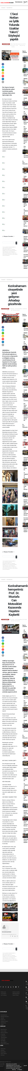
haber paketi (3, 1067)
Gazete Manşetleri (5, 1043)
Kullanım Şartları (16, 992)
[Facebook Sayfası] (1, 987)
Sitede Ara (3, 1048)
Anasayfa (3, 7)
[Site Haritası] (16, 987)
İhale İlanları (3, 1022)
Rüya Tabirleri (4, 1053)
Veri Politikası (4, 995)
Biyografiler (3, 1051)
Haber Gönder (16, 995)
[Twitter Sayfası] (4, 987)
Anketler (2, 1050)
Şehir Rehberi (4, 1042)
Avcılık (2, 1024)
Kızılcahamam (18, 2)
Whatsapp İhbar (16, 993)
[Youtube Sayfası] (9, 987)
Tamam (20, 1069)
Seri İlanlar (3, 1040)
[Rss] (14, 987)
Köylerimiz (3, 1019)
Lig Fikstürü (3, 1035)
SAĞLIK (2, 1018)
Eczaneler (3, 1034)
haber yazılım (3, 1069)
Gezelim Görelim (4, 1021)
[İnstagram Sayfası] (6, 987)
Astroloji (2, 1055)
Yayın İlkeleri (3, 993)
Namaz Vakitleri (4, 1032)
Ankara (4, 386)
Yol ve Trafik (3, 1031)
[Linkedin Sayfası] (11, 987)
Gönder (16, 242)
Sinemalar (3, 1039)
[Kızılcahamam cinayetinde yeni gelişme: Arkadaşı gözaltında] (10, 318)
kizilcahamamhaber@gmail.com (9, 934)
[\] (10, 55)
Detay (14, 1069)
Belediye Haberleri (5, 1016)
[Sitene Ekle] (19, 987)
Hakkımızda (3, 992)
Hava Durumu (4, 1029)
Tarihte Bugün (4, 1037)
